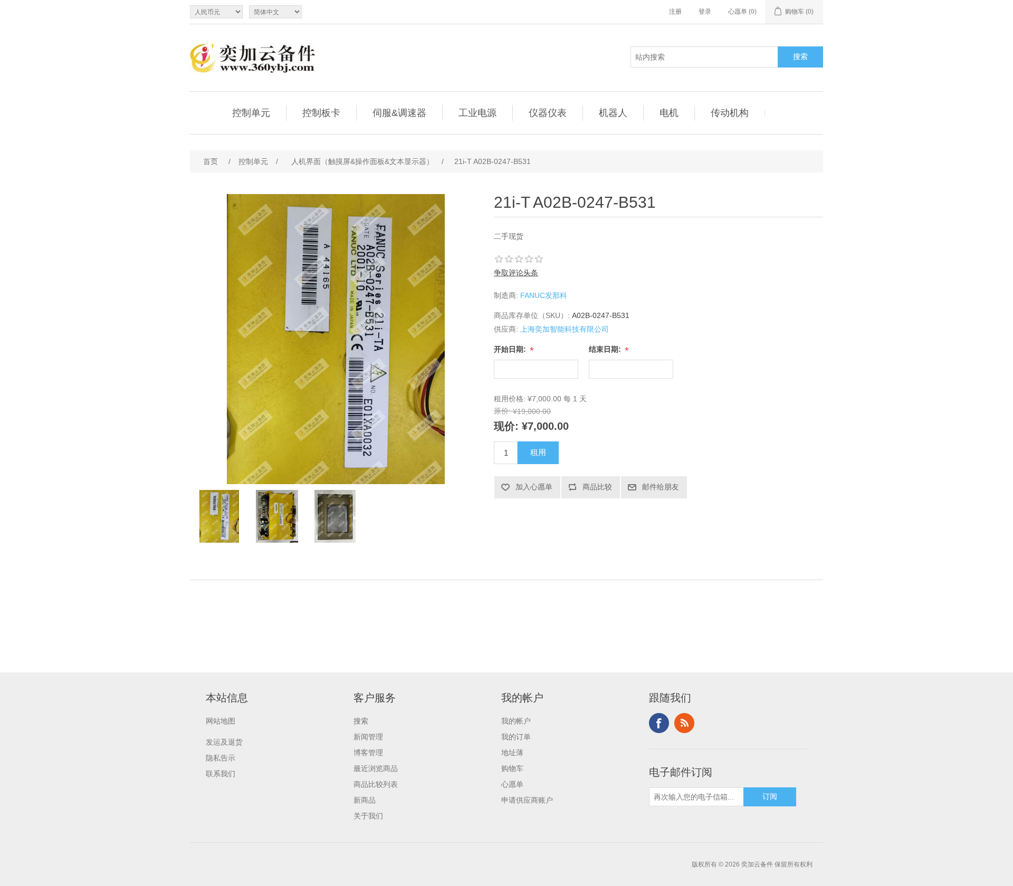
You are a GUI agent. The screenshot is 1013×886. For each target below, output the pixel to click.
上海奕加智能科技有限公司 (564, 329)
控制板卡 (321, 113)
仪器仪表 (548, 113)
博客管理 (368, 752)
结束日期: (606, 349)
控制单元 (251, 113)
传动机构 (730, 113)
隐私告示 (220, 758)
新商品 (364, 800)
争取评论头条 (516, 272)
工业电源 (477, 113)
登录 (705, 11)
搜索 (360, 721)
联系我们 (220, 773)
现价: (506, 426)
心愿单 (512, 784)
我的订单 (516, 737)
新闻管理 (368, 737)
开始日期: (511, 349)
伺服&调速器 (399, 113)
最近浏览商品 (375, 768)
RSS (684, 723)
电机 (669, 113)
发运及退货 (224, 742)
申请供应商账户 (527, 800)
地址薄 (512, 752)
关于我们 (368, 816)
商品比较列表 (375, 784)
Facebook (659, 723)
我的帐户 (516, 721)
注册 (675, 11)
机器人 (613, 113)
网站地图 (220, 721)
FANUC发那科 (543, 295)
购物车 (512, 768)
